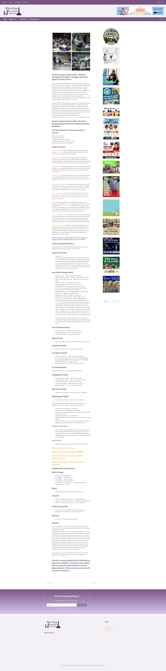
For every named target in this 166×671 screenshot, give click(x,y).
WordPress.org (109, 630)
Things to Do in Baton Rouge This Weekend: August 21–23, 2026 (51, 638)
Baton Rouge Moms (64, 206)
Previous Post (48, 583)
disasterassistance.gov (71, 117)
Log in (106, 625)
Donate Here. (55, 180)
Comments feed (109, 629)
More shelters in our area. (63, 448)
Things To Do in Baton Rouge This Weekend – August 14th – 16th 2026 (52, 652)
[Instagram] (160, 19)
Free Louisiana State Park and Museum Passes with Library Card (52, 643)
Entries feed (108, 627)
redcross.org (59, 152)
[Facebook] (163, 19)
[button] (163, 2)
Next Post (95, 583)
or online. (61, 172)
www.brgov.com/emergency (59, 556)
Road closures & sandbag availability (68, 452)
